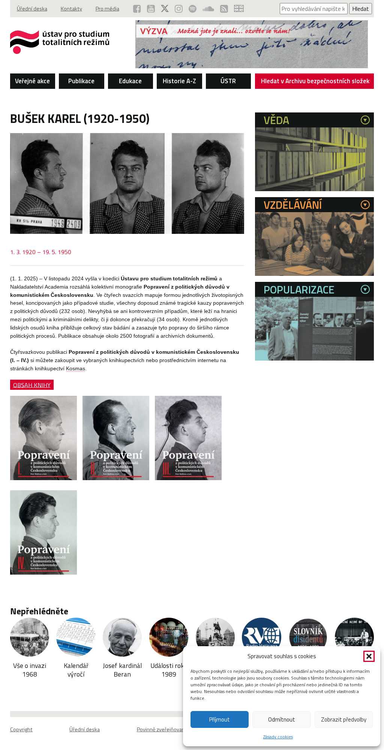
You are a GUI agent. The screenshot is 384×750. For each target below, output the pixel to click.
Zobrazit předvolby (343, 719)
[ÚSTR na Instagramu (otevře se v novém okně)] (179, 8)
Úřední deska (32, 8)
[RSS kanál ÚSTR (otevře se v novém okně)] (224, 8)
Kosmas (75, 368)
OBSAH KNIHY (32, 384)
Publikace (81, 81)
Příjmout (219, 719)
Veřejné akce (32, 81)
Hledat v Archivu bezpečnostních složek (315, 81)
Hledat (360, 8)
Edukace (130, 81)
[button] (369, 656)
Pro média (107, 8)
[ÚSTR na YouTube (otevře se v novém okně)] (151, 8)
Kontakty (71, 8)
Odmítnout (281, 719)
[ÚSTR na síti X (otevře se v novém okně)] (165, 8)
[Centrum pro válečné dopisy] (251, 65)
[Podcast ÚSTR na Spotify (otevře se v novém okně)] (193, 8)
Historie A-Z (179, 81)
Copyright (21, 729)
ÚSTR (228, 81)
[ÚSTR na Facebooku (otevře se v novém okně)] (137, 8)
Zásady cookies (278, 736)
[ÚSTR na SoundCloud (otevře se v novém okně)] (208, 8)
